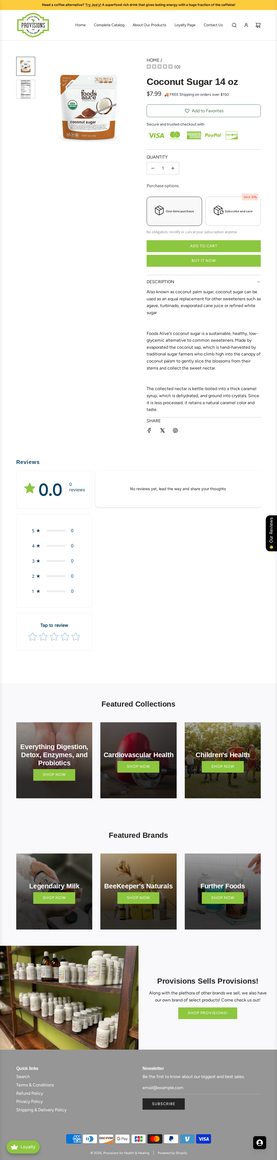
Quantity (157, 157)
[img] (160, 67)
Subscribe (163, 1104)
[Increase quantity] (173, 168)
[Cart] (258, 25)
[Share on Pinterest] (175, 431)
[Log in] (246, 25)
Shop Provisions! (208, 1013)
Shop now (54, 774)
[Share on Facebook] (149, 431)
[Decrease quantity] (153, 168)
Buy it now (204, 260)
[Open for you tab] (259, 1142)
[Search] (234, 25)
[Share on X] (162, 431)
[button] (46, 106)
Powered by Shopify (172, 1153)
